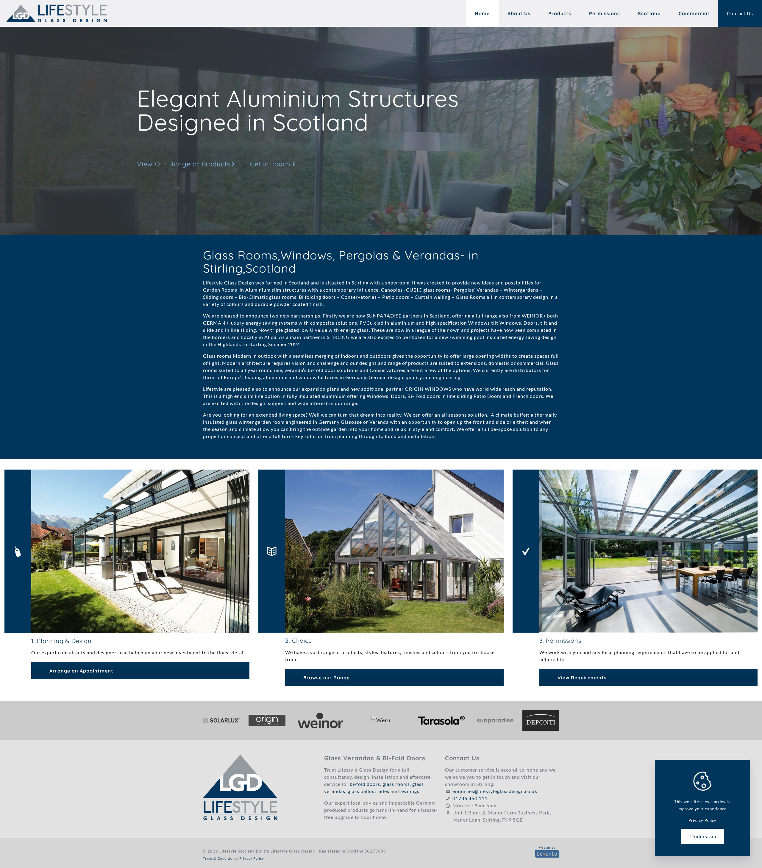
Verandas (487, 290)
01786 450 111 (470, 798)
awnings (409, 791)
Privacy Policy (251, 858)
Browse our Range (326, 678)
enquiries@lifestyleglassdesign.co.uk (494, 791)
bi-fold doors (365, 784)
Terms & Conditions (219, 858)
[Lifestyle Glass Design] (56, 13)
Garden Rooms (221, 290)
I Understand (702, 836)
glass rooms (396, 784)
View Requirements (582, 678)
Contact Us (740, 13)
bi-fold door (322, 370)
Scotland (299, 282)
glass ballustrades (368, 791)
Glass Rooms (470, 297)
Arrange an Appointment (81, 671)
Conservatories (359, 297)
